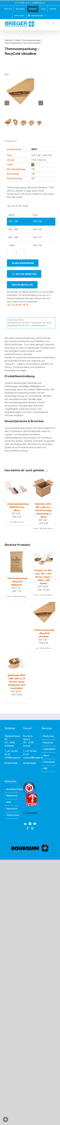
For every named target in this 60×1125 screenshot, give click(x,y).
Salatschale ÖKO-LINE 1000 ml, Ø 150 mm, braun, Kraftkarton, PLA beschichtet (16, 682)
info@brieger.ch (38, 3)
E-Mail (50, 292)
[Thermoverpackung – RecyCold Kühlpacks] (16, 552)
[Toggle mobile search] (47, 23)
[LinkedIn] (25, 823)
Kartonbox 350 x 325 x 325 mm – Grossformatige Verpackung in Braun (43, 510)
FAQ (45, 769)
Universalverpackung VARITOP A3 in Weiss (18, 507)
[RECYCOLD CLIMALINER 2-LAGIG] (24, 93)
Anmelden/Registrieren (11, 789)
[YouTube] (35, 823)
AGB (8, 802)
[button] (24, 274)
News (46, 756)
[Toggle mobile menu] (53, 23)
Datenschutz (11, 815)
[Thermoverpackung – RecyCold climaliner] (43, 604)
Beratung (48, 743)
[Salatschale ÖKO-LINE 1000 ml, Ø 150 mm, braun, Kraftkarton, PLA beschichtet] (16, 657)
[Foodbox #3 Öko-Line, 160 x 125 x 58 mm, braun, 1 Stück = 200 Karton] (43, 552)
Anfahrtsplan (11, 763)
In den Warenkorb (23, 263)
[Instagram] (32, 828)
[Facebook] (27, 828)
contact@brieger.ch (33, 758)
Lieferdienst (48, 749)
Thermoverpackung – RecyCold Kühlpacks (17, 582)
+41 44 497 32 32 (19, 305)
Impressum (11, 809)
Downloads (48, 762)
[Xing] (30, 823)
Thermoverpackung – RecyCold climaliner (44, 633)
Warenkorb (11, 796)
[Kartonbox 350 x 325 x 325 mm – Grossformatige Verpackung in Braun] (43, 478)
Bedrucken (48, 736)
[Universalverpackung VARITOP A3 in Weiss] (16, 478)
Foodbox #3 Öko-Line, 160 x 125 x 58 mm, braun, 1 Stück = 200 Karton (43, 577)
